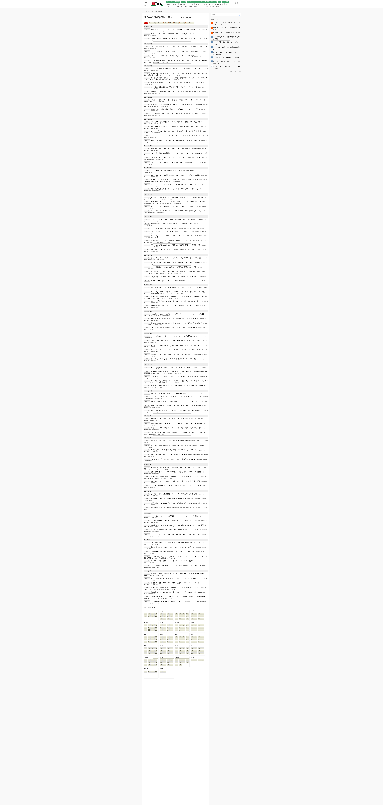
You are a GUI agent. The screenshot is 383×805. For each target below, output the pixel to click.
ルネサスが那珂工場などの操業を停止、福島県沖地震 (176, 258)
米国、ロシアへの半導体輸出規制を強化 (173, 592)
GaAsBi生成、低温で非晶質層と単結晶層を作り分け (176, 51)
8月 (145, 613)
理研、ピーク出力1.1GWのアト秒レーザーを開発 (174, 109)
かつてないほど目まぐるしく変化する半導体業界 (176, 262)
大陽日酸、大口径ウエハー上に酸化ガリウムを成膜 (175, 520)
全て (146, 22)
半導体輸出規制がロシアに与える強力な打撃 (173, 359)
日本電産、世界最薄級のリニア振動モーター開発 (172, 231)
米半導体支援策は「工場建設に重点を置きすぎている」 (177, 122)
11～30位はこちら (236, 71)
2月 (152, 616)
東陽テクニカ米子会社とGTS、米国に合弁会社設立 (175, 376)
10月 (168, 613)
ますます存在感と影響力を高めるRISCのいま (168, 498)
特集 (165, 22)
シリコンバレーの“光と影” (173, 349)
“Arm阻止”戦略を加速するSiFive (167, 228)
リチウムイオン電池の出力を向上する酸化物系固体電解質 (176, 131)
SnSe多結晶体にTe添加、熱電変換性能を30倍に (175, 276)
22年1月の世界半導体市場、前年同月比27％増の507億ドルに (178, 385)
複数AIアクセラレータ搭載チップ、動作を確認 (175, 148)
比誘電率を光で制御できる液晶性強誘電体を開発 (175, 481)
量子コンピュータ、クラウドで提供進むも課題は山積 (175, 418)
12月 (161, 613)
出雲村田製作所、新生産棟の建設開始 (170, 440)
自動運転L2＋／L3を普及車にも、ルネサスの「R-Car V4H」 (178, 432)
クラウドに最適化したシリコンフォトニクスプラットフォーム (177, 401)
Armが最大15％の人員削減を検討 (168, 281)
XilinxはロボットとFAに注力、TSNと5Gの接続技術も (173, 578)
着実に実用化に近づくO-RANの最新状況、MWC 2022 (173, 459)
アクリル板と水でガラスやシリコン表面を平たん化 (175, 450)
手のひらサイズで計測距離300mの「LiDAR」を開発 (176, 249)
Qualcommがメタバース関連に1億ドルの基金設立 (175, 135)
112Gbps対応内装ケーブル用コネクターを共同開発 (174, 126)
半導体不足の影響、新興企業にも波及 (171, 445)
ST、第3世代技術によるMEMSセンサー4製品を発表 (174, 454)
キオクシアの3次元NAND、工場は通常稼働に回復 (176, 534)
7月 (149, 613)
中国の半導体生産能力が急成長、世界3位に (170, 507)
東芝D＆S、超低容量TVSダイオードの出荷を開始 (175, 583)
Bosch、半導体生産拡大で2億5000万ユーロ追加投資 (172, 547)
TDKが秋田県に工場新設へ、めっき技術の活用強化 (171, 224)
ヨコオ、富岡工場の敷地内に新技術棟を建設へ (175, 494)
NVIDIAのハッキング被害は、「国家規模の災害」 (177, 323)
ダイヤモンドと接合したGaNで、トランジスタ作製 (176, 189)
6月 (152, 613)
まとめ (176, 22)
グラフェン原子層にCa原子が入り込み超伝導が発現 (175, 503)
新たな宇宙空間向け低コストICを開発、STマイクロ (175, 184)
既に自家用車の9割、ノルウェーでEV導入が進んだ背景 (175, 287)
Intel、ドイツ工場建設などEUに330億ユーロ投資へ (175, 305)
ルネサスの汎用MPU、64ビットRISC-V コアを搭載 (176, 529)
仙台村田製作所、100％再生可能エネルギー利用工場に (178, 100)
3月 (149, 616)
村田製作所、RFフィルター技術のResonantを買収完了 (176, 68)
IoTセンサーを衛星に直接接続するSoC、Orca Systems (174, 485)
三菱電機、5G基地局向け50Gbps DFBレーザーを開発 (176, 472)
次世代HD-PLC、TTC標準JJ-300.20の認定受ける (176, 301)
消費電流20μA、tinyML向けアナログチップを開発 (174, 516)
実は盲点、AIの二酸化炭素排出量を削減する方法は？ (175, 542)
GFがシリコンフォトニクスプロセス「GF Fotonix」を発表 (177, 396)
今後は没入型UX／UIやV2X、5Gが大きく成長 (174, 327)
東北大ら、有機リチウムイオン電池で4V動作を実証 (175, 318)
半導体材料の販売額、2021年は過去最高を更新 (175, 140)
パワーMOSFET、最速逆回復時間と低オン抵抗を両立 (178, 211)
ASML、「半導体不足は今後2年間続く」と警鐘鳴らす (174, 46)
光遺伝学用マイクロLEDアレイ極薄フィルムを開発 (175, 175)
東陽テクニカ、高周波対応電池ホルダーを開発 (174, 267)
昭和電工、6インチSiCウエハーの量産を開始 (173, 56)
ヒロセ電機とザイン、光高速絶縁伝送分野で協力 (176, 406)
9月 (171, 613)
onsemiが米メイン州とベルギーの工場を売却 (172, 561)
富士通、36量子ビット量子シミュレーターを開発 (174, 38)
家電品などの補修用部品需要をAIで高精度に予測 (175, 245)
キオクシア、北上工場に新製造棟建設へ (173, 170)
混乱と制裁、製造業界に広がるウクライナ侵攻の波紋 (166, 394)
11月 (165, 613)
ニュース (152, 22)
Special (182, 22)
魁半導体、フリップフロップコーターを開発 (175, 87)
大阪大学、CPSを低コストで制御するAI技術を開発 (176, 410)
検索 (239, 14)
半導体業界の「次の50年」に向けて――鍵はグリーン (174, 34)
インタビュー (189, 22)
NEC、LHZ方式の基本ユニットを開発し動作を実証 (176, 206)
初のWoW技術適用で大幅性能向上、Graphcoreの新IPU (173, 340)
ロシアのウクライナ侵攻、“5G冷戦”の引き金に (173, 82)
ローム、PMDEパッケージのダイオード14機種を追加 (177, 423)
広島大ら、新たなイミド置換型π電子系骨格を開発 (176, 367)
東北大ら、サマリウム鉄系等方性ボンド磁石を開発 (176, 428)
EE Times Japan (147, 11)
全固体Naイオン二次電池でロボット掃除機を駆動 (171, 162)
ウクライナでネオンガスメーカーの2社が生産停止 (171, 336)
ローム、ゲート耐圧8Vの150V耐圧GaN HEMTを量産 (177, 157)
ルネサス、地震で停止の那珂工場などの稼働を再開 (178, 219)
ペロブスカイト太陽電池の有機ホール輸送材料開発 (177, 354)
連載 (170, 22)
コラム (159, 22)
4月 (145, 616)
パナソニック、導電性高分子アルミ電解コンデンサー (176, 565)
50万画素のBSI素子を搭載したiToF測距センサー (173, 551)
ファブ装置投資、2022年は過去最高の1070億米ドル (176, 113)
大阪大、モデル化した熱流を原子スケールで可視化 (176, 91)
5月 (156, 613)
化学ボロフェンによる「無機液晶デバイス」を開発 (176, 601)
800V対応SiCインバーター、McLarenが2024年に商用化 (177, 314)
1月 (156, 616)
